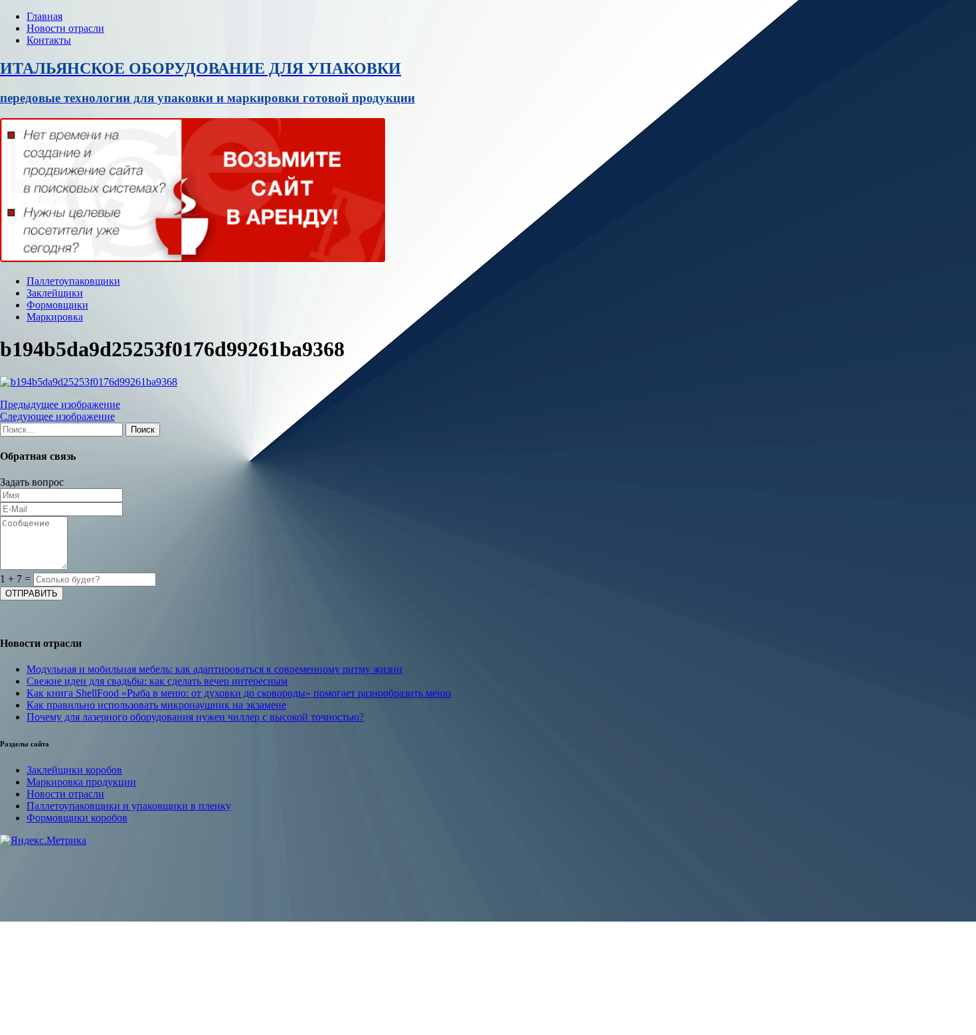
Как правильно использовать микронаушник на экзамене (156, 705)
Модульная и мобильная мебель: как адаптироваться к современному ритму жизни (214, 669)
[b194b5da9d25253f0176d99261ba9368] (88, 381)
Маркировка (55, 316)
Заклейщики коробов (74, 770)
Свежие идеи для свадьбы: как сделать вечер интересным (157, 681)
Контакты (49, 40)
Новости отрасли (65, 28)
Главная (44, 16)
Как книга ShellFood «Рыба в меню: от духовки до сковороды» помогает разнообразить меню (239, 693)
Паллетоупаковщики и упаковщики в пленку (129, 805)
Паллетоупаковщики (73, 281)
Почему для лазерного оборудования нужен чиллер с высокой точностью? (195, 717)
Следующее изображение (57, 416)
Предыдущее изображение (60, 404)
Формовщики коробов (77, 817)
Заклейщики (55, 293)
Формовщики (57, 304)
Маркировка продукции (81, 782)
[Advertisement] (398, 939)
